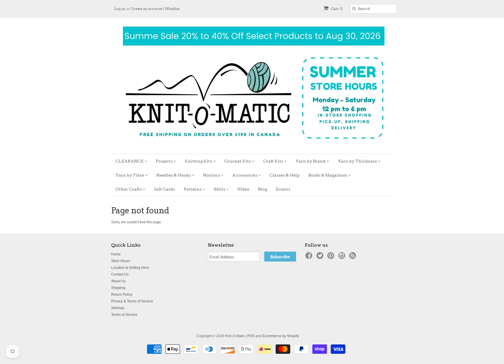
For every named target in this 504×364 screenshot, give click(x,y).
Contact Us (120, 274)
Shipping (118, 288)
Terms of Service (124, 315)
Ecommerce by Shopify (280, 336)
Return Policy (121, 294)
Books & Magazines (328, 175)
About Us (118, 281)
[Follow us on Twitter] (320, 257)
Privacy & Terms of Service (132, 301)
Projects (165, 161)
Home (116, 254)
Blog (262, 189)
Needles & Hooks (174, 175)
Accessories (245, 175)
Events (283, 189)
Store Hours (120, 261)
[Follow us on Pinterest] (331, 257)
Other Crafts (129, 189)
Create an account (146, 8)
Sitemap (117, 308)
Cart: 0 (336, 8)
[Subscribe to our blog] (353, 257)
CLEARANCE (130, 161)
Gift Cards (164, 189)
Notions (212, 175)
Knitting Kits (199, 161)
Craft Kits (273, 161)
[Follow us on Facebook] (309, 257)
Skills (220, 189)
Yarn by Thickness (358, 161)
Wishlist (172, 8)
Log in (119, 8)
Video (243, 189)
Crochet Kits (238, 161)
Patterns (193, 189)
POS (251, 336)
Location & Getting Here (130, 268)
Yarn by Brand (310, 161)
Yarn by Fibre (130, 175)
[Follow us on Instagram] (342, 257)
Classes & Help (285, 175)
